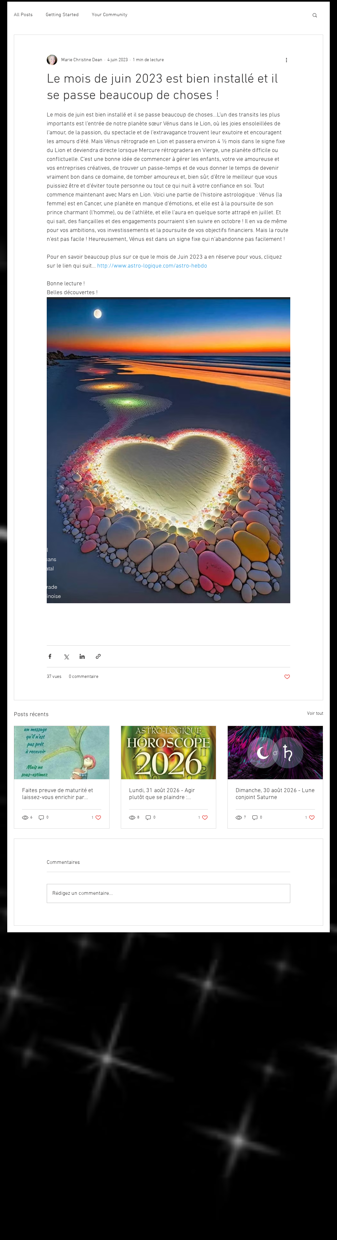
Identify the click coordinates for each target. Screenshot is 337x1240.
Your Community (109, 15)
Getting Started (62, 15)
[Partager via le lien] (98, 656)
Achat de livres (32, 651)
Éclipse (23, 577)
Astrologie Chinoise (37, 596)
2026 (20, 633)
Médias (23, 642)
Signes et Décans (35, 559)
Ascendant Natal (34, 568)
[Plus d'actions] (286, 60)
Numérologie (29, 614)
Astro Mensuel (31, 550)
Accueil (23, 522)
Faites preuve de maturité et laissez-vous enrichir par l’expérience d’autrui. (57, 794)
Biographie (27, 531)
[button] (315, 14)
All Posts (23, 15)
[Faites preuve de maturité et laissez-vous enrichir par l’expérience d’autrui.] (61, 752)
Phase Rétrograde (35, 586)
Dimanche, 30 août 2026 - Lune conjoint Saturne (275, 794)
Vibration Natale (33, 623)
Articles (23, 669)
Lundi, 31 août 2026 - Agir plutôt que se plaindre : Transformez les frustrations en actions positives (165, 794)
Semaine (24, 540)
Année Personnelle (36, 605)
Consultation (29, 660)
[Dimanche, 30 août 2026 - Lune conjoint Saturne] (275, 752)
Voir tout (315, 713)
